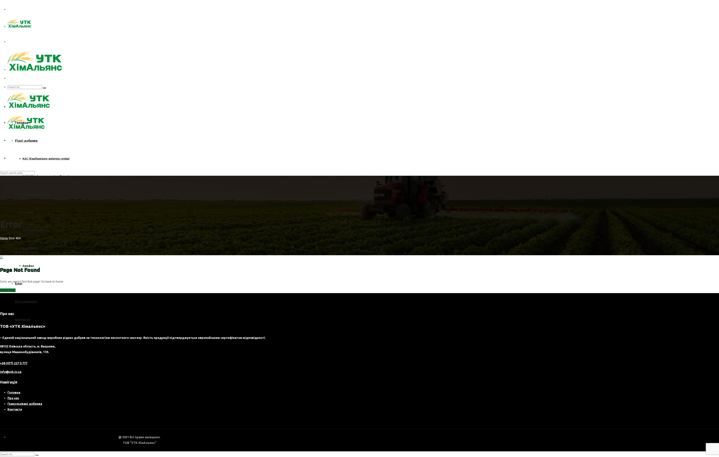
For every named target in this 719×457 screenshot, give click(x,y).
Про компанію (26, 301)
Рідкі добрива (26, 140)
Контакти (22, 319)
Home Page (8, 290)
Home (4, 238)
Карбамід (29, 247)
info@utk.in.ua (10, 372)
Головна (21, 122)
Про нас (13, 398)
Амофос (28, 265)
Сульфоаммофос (34, 230)
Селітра (28, 212)
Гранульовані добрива (33, 194)
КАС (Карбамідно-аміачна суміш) (45, 158)
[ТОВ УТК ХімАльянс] (19, 26)
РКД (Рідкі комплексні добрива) (45, 176)
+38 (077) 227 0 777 (13, 363)
